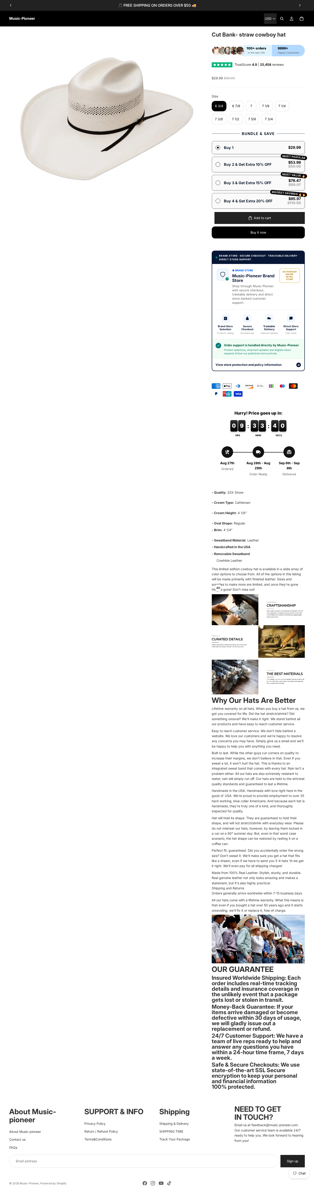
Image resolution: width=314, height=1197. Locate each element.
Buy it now (258, 232)
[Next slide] (300, 5)
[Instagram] (153, 1183)
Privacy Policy (95, 1123)
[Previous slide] (11, 5)
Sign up (292, 1161)
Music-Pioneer (29, 1183)
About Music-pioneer (25, 1132)
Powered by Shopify (53, 1183)
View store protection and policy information (258, 365)
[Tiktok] (169, 1183)
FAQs (13, 1147)
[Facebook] (145, 1183)
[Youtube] (161, 1183)
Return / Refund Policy (101, 1131)
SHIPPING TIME (171, 1131)
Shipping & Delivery (174, 1123)
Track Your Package (174, 1139)
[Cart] (302, 19)
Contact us (17, 1139)
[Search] (282, 19)
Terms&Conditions (97, 1139)
